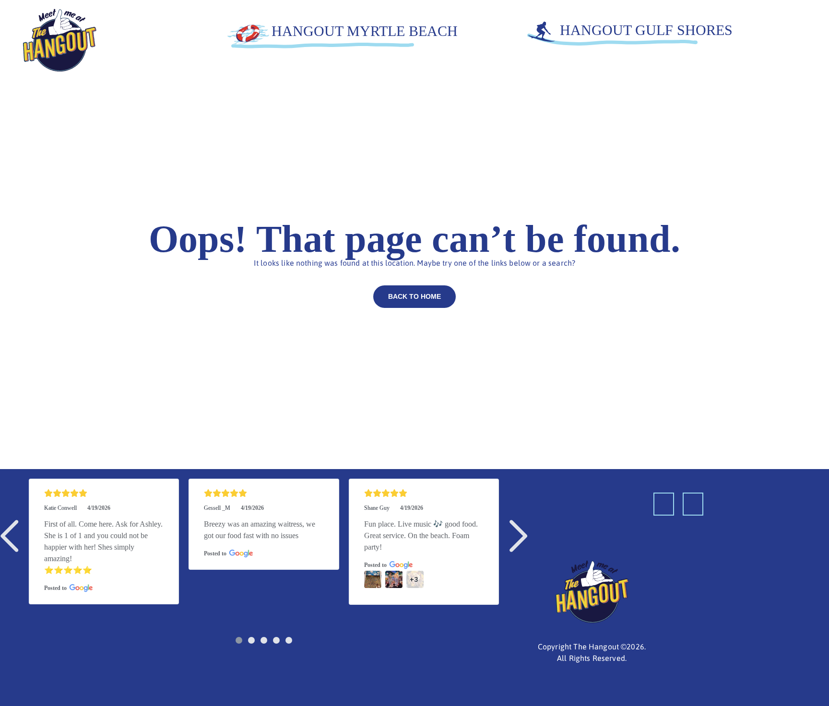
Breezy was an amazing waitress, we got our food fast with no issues (260, 530)
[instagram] (693, 504)
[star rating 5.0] (104, 493)
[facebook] (663, 504)
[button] (12, 536)
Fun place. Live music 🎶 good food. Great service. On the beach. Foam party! (422, 535)
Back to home (414, 296)
